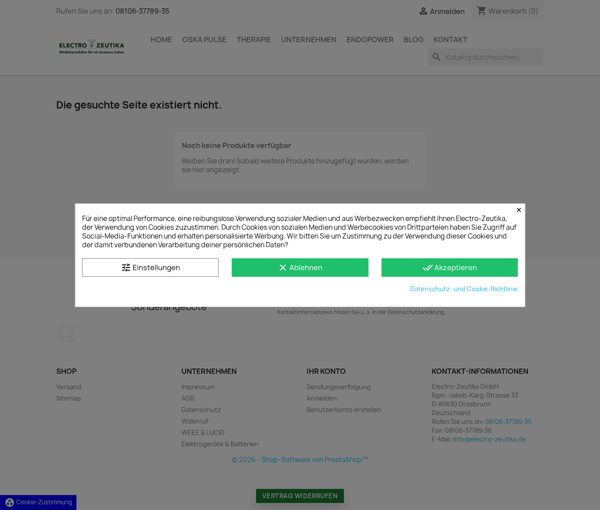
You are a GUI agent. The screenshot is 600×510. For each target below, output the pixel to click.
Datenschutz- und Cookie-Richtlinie (464, 289)
